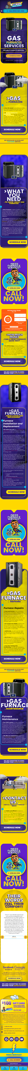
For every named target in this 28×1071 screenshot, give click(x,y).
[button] (1, 11)
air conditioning (10, 115)
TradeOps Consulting (14, 1064)
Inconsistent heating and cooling (14, 477)
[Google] (6, 1039)
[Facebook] (11, 1039)
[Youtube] (21, 1039)
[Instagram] (16, 1039)
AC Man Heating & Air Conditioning (11, 113)
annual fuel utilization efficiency (13, 220)
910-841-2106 (17, 817)
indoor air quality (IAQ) (11, 450)
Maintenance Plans (10, 737)
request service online (10, 818)
